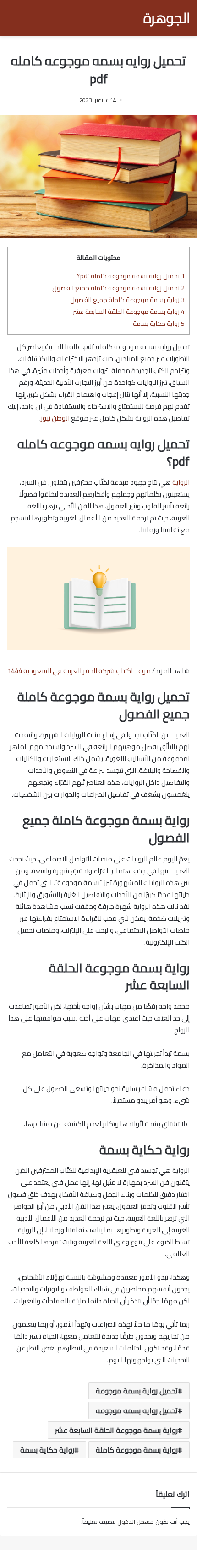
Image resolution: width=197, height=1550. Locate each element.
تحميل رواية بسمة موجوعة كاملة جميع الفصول (118, 287)
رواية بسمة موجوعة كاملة (137, 1450)
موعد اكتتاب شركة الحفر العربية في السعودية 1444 (79, 670)
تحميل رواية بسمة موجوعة (137, 1391)
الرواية (181, 482)
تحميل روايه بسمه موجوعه (137, 1410)
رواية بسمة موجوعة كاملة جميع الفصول (127, 299)
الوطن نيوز (56, 418)
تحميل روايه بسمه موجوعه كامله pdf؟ (131, 276)
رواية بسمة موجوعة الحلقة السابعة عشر (129, 311)
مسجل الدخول (135, 1521)
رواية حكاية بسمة (159, 323)
